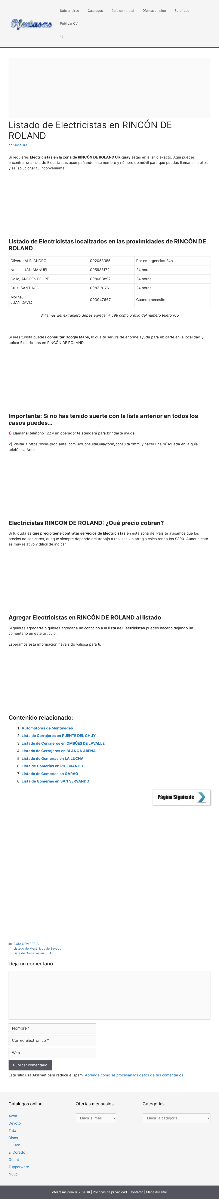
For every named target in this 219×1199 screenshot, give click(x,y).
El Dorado (17, 1152)
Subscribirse (69, 11)
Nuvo (13, 1174)
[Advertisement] (109, 88)
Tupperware (19, 1167)
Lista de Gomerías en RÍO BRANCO (52, 766)
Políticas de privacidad (110, 1192)
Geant (14, 1160)
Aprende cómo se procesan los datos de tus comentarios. (134, 1075)
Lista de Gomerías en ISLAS (33, 953)
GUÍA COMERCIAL (26, 944)
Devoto (15, 1123)
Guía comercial (122, 11)
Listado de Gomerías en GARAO (50, 774)
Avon (13, 1116)
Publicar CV (69, 23)
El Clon (14, 1145)
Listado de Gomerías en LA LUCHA (53, 758)
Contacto (136, 1192)
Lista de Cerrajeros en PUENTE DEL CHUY (59, 736)
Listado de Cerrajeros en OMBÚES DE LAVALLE (63, 743)
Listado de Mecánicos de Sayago (37, 948)
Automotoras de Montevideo (47, 728)
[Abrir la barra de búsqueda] (61, 36)
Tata (12, 1130)
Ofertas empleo (154, 11)
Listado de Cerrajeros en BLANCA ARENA (59, 751)
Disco (13, 1138)
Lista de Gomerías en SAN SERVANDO (55, 781)
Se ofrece (182, 11)
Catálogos (95, 11)
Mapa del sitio (156, 1192)
